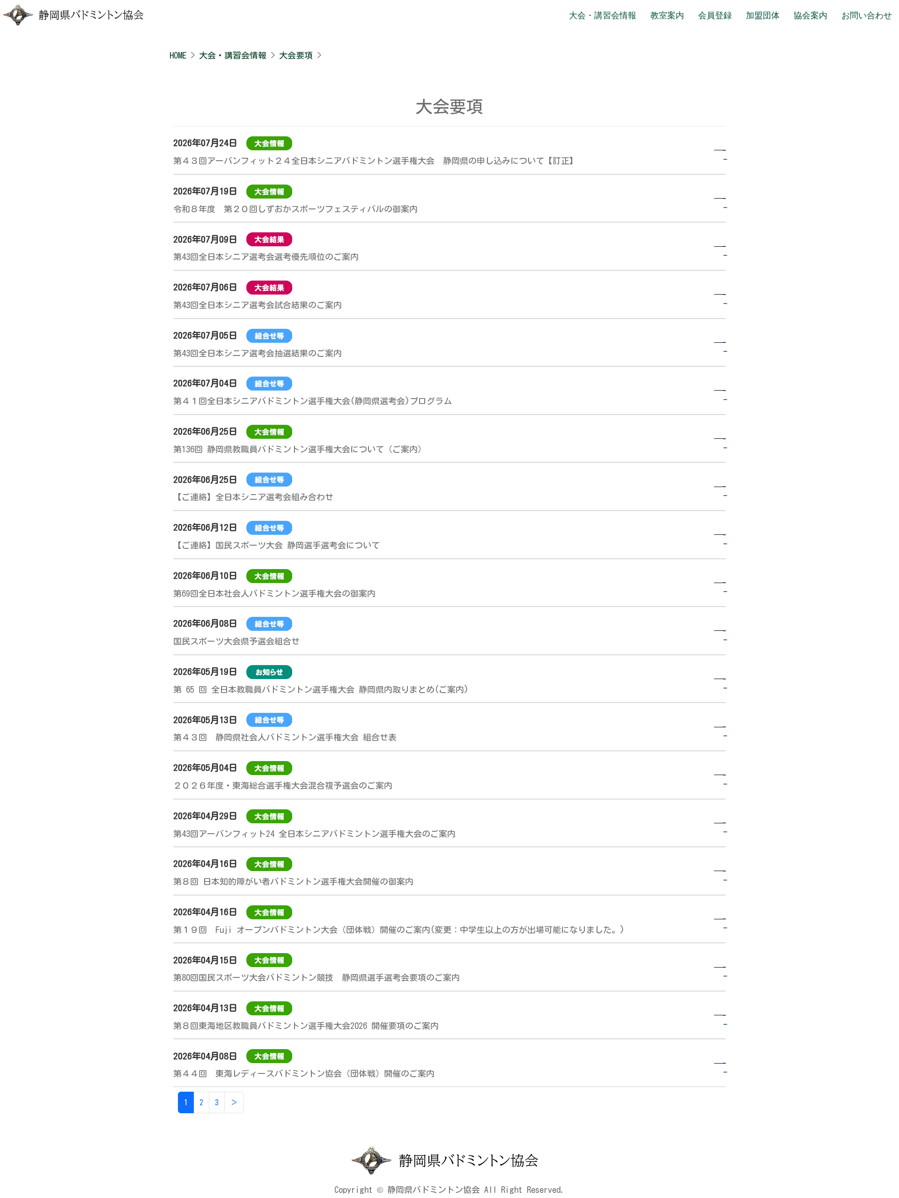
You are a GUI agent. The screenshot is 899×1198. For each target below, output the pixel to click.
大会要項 (296, 55)
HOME (177, 55)
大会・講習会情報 (232, 55)
